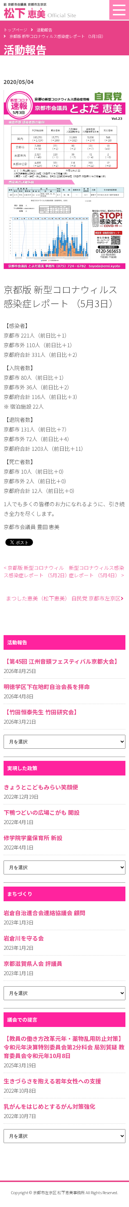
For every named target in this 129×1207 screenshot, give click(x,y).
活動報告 (44, 30)
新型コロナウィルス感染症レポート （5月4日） (96, 571)
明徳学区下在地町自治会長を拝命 (47, 686)
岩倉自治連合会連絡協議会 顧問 (44, 912)
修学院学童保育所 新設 (33, 837)
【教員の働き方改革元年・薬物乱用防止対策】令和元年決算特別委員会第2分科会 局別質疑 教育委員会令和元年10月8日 (64, 1047)
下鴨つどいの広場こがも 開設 (42, 812)
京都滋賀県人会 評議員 (33, 963)
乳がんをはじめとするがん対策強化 (49, 1106)
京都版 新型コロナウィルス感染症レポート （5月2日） (36, 571)
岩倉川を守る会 (24, 938)
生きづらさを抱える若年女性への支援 (52, 1081)
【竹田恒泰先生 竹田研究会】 (42, 712)
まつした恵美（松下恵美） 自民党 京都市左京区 (63, 598)
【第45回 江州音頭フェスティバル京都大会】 (62, 661)
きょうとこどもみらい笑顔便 (41, 787)
